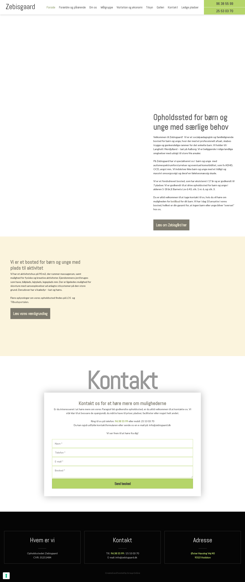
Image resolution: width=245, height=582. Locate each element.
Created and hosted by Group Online (122, 573)
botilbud (175, 201)
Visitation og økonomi (129, 7)
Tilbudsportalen (19, 301)
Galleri (160, 7)
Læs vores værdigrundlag (30, 313)
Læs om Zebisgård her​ (171, 225)
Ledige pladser (190, 7)
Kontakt (173, 7)
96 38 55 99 (121, 421)
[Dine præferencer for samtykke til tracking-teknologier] (6, 575)
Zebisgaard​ (20, 6)
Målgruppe (107, 7)
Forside (50, 7)
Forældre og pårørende (72, 7)
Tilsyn (149, 7)
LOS (68, 297)
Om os (93, 7)
